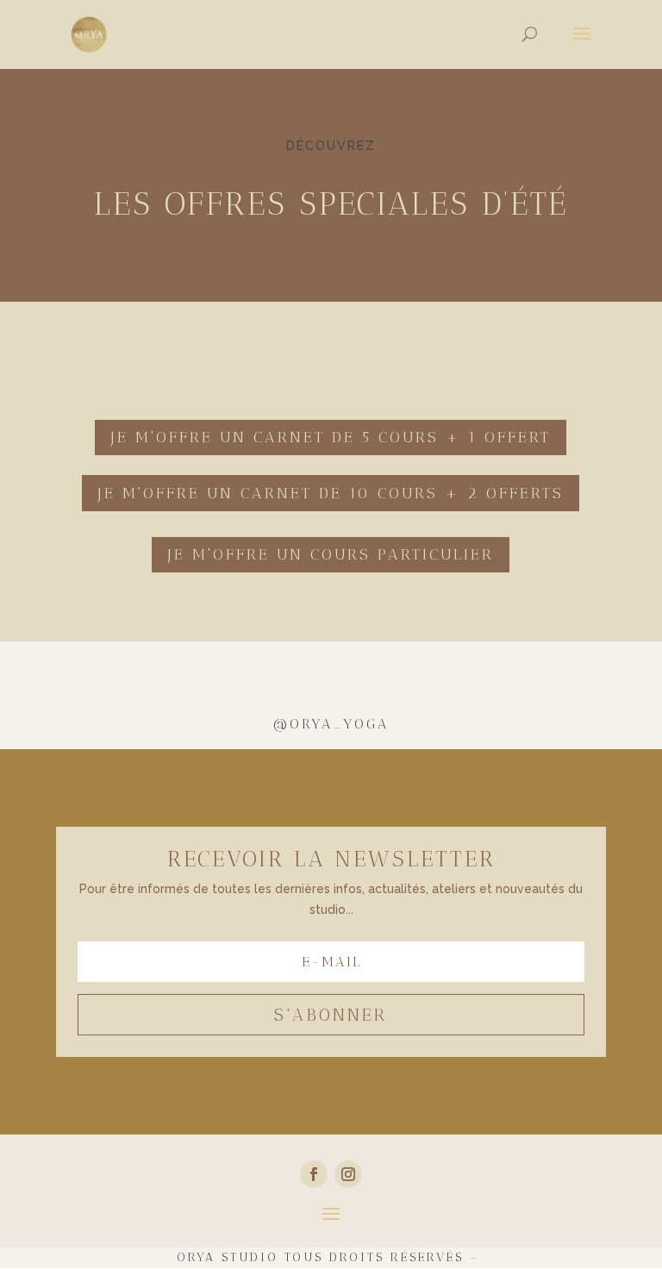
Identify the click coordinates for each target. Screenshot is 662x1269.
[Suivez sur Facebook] (314, 1174)
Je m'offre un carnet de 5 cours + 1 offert (330, 437)
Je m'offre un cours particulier (330, 554)
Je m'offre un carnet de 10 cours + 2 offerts (330, 493)
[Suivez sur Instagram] (348, 1174)
